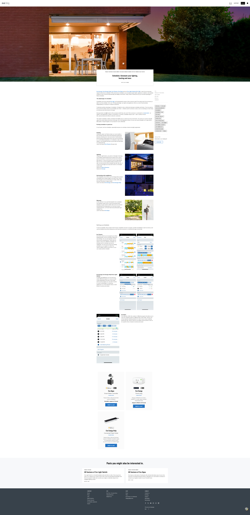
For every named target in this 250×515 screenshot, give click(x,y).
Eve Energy (99, 91)
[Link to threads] (156, 503)
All (155, 91)
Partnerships (147, 500)
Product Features (159, 92)
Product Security (90, 500)
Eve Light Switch (159, 116)
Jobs (88, 496)
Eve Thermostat (159, 126)
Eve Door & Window (159, 108)
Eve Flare (157, 114)
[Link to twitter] (148, 503)
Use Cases (157, 94)
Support (146, 496)
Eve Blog (147, 494)
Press (88, 494)
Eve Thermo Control (160, 124)
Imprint (88, 503)
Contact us (147, 493)
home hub (146, 113)
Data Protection (90, 498)
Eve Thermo (115, 91)
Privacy (156, 98)
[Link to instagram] (153, 503)
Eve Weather (158, 130)
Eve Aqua (120, 91)
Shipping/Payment (129, 498)
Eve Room (157, 122)
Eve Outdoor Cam (159, 120)
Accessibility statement (92, 501)
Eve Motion (158, 118)
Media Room (109, 496)
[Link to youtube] (150, 503)
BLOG (230, 3)
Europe (103, 168)
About (88, 493)
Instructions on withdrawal (131, 496)
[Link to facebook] (145, 503)
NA (139, 91)
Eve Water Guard (159, 128)
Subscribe (159, 142)
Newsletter (147, 498)
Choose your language (149, 507)
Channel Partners (109, 494)
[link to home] (5, 3)
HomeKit (157, 99)
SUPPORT (236, 3)
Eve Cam (163, 105)
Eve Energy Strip (107, 91)
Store (242, 3)
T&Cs (127, 494)
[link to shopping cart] (247, 3)
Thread (164, 130)
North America (105, 167)
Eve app (113, 101)
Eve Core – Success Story (111, 493)
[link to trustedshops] (247, 509)
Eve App (156, 96)
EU (137, 91)
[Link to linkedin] (158, 503)
